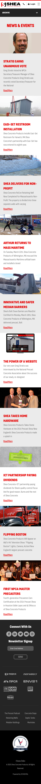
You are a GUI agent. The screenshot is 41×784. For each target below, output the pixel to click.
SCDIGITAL (24, 774)
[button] (37, 13)
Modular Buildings (13, 722)
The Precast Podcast (12, 713)
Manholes (31, 722)
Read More (8, 90)
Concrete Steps (30, 713)
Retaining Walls (12, 718)
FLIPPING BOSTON (14, 534)
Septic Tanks (30, 718)
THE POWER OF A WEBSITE (20, 361)
